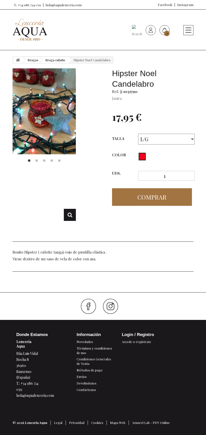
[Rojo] (142, 156)
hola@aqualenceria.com (64, 5)
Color (119, 155)
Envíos (82, 376)
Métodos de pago (89, 370)
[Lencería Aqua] (30, 30)
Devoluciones (86, 383)
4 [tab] (51, 160)
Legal (58, 422)
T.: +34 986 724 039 (27, 5)
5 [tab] (59, 160)
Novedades (85, 342)
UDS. (116, 173)
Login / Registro (138, 334)
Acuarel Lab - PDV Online (151, 422)
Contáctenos (86, 390)
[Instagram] (112, 306)
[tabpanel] (44, 111)
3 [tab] (44, 160)
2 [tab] (36, 160)
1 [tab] (29, 160)
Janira (117, 98)
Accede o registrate (136, 342)
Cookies (97, 422)
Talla (118, 138)
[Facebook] (90, 306)
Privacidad (76, 422)
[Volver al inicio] (18, 60)
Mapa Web (117, 422)
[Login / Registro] (151, 30)
